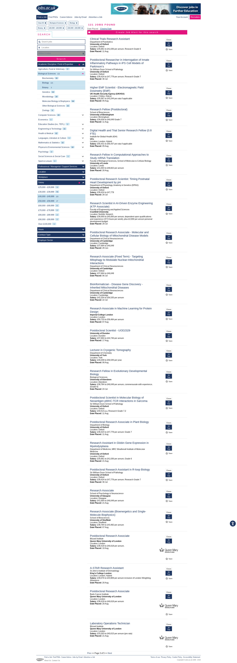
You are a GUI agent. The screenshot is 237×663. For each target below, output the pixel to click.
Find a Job (42, 17)
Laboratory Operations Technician (110, 623)
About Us (47, 660)
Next (110, 653)
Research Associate (102, 490)
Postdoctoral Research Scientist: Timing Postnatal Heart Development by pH (119, 180)
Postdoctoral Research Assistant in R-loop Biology (120, 469)
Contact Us (56, 660)
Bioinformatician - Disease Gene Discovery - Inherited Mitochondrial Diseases (116, 286)
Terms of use (155, 657)
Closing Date (106, 29)
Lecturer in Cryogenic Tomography (110, 350)
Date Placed (92, 29)
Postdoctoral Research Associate (109, 535)
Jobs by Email (80, 17)
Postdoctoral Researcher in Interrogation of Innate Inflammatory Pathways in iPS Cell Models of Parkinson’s (119, 63)
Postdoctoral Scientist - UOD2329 (110, 330)
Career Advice (66, 17)
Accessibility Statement (191, 657)
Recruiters (195, 17)
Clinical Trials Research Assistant (110, 38)
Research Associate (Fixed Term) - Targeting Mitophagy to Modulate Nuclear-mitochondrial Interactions (117, 260)
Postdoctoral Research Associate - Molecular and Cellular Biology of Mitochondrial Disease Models (119, 234)
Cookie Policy (177, 657)
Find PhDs (53, 17)
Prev (89, 653)
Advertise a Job (95, 17)
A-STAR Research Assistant (107, 568)
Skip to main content (10, 2)
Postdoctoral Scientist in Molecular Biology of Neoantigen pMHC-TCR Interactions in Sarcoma (118, 399)
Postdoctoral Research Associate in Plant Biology (119, 421)
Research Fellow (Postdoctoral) (108, 109)
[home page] (47, 9)
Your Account (182, 17)
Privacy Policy (166, 657)
